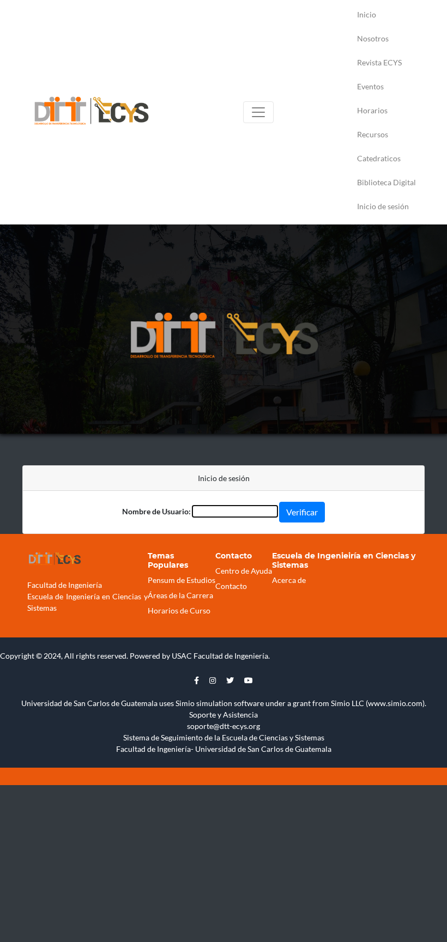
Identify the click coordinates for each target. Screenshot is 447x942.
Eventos (370, 86)
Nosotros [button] (373, 38)
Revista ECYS (379, 62)
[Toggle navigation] (258, 112)
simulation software (230, 703)
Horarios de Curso (179, 610)
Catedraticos (379, 158)
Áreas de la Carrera (180, 595)
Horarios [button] (372, 110)
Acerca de (289, 580)
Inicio (366, 14)
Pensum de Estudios (181, 580)
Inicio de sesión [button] (383, 206)
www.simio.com (395, 703)
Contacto (231, 586)
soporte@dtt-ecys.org (223, 726)
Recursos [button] (372, 134)
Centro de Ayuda (243, 570)
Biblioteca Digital (386, 182)
